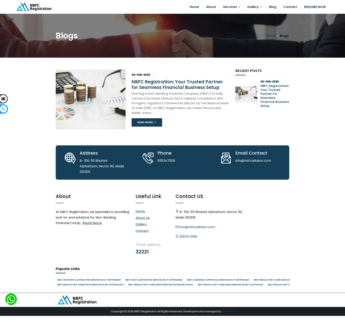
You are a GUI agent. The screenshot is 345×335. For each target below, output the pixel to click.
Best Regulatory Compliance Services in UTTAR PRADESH (286, 279)
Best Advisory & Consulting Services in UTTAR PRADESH (89, 279)
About (211, 7)
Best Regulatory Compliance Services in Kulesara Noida (160, 284)
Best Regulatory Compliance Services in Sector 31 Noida (230, 284)
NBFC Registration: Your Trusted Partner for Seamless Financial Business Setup (177, 85)
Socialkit (228, 311)
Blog (272, 7)
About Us (143, 218)
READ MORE (146, 122)
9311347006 (188, 236)
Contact (290, 7)
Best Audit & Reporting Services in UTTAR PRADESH (154, 279)
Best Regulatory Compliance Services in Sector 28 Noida (91, 284)
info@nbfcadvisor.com (197, 227)
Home (194, 7)
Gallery (253, 7)
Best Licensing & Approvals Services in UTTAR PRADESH (218, 279)
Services (230, 7)
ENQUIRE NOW (315, 7)
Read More (92, 223)
